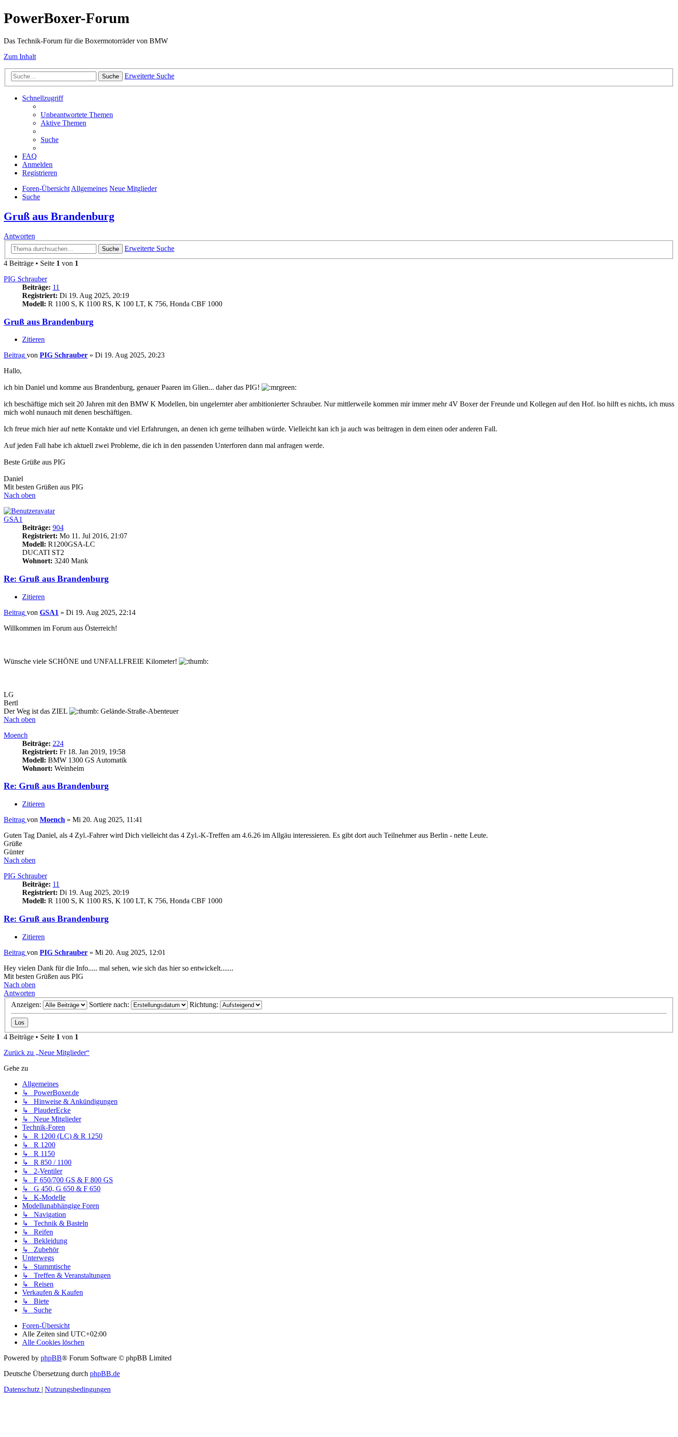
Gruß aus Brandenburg (59, 216)
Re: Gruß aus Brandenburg (56, 579)
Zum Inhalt (20, 56)
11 (56, 287)
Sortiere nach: (110, 1004)
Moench (16, 735)
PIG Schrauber (25, 279)
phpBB (51, 1358)
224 (58, 743)
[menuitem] (77, 115)
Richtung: (205, 1004)
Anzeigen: (27, 1004)
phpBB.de (105, 1373)
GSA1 (13, 519)
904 (58, 527)
